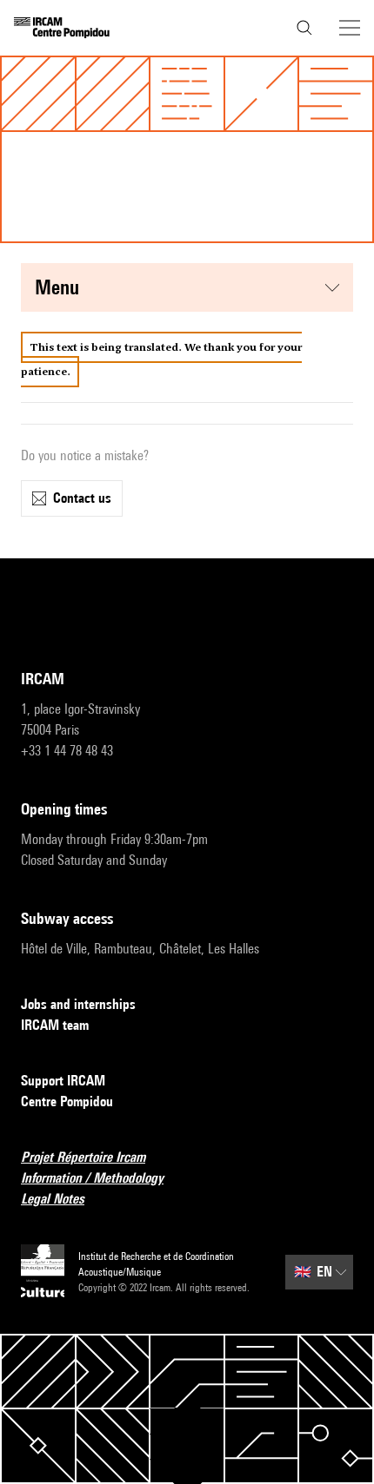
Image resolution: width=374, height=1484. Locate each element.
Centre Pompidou (67, 1101)
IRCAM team (55, 1025)
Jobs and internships (78, 1004)
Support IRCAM (63, 1080)
